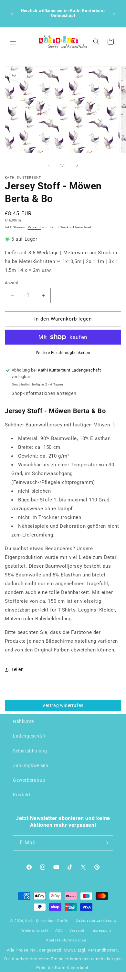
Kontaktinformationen (66, 940)
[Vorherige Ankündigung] (12, 13)
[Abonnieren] (106, 843)
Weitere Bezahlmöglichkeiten (63, 352)
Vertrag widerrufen (63, 705)
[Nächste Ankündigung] (114, 13)
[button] (13, 41)
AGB (59, 930)
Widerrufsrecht (35, 930)
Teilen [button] (17, 669)
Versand (34, 227)
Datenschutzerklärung (96, 920)
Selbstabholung (30, 750)
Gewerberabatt (29, 780)
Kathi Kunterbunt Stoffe (47, 921)
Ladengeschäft (29, 735)
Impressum (100, 930)
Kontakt (21, 794)
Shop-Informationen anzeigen (44, 393)
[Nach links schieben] (49, 165)
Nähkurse (23, 721)
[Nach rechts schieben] (77, 165)
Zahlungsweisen (30, 765)
